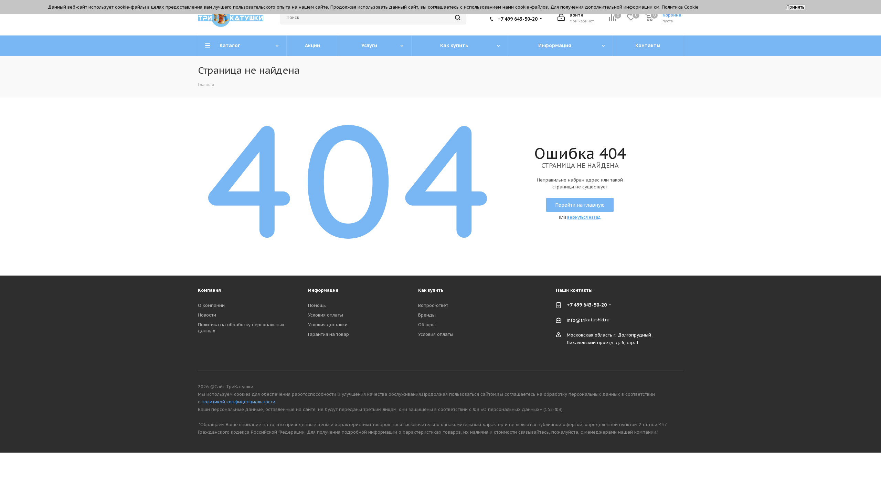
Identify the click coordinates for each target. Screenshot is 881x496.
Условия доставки (328, 325)
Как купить (431, 290)
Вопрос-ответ (433, 305)
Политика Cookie (680, 7)
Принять (795, 7)
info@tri (576, 320)
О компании (211, 305)
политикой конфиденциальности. (239, 402)
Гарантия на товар (328, 334)
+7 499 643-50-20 (518, 19)
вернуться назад (584, 217)
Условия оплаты (325, 315)
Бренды (427, 315)
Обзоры (427, 325)
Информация (323, 290)
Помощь (317, 305)
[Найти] (457, 17)
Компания (209, 290)
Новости (207, 315)
